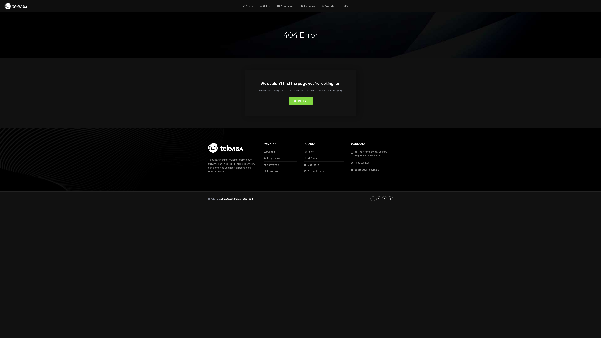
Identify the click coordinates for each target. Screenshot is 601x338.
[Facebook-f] (372, 198)
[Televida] (16, 6)
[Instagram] (390, 198)
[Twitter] (378, 198)
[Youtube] (384, 198)
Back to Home (301, 101)
